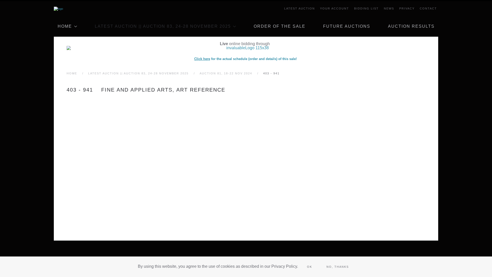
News (389, 8)
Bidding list (366, 8)
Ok (309, 266)
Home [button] (65, 26)
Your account (334, 8)
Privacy (407, 8)
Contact (428, 8)
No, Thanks (337, 266)
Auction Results (411, 26)
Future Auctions (346, 26)
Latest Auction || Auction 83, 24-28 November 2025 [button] (163, 26)
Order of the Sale (279, 26)
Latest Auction (299, 8)
